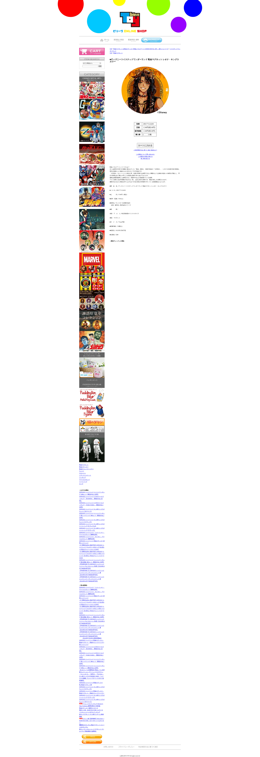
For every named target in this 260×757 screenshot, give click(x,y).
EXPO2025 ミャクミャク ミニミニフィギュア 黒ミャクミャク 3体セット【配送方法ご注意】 (92, 515)
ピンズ (81, 484)
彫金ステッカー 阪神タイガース (88, 708)
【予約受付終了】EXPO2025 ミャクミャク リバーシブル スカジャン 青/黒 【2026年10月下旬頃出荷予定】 (92, 566)
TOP (111, 49)
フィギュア (82, 477)
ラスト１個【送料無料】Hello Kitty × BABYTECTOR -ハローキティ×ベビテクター (91, 721)
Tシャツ (81, 471)
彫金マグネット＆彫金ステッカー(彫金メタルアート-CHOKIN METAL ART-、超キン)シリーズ (140, 49)
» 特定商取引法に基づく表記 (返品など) (145, 150)
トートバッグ (83, 481)
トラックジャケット (85, 475)
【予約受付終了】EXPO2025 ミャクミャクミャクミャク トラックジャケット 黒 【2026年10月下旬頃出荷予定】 (91, 579)
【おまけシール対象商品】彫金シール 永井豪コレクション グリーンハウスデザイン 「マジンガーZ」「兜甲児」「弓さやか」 (92, 672)
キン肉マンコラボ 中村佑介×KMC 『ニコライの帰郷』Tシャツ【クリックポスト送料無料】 (91, 678)
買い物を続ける (145, 158)
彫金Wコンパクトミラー (86, 469)
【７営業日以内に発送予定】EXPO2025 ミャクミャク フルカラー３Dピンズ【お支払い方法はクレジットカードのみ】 (91, 547)
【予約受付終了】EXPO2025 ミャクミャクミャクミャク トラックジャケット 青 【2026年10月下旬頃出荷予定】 (91, 573)
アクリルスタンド (84, 479)
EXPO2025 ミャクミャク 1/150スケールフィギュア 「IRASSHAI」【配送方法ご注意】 (91, 499)
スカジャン (82, 473)
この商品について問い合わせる (145, 154)
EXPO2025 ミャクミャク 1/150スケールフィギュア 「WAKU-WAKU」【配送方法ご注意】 (91, 505)
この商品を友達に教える (145, 156)
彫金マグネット (83, 465)
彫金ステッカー (83, 467)
